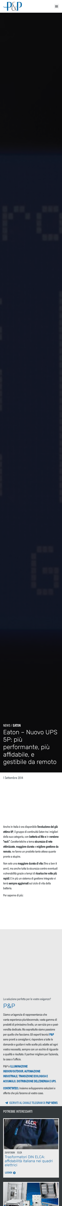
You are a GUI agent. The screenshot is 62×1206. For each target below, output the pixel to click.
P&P (51, 1034)
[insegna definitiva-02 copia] (31, 922)
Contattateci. (11, 1088)
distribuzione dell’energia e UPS (36, 1081)
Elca (19, 1152)
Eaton (17, 725)
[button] (56, 6)
